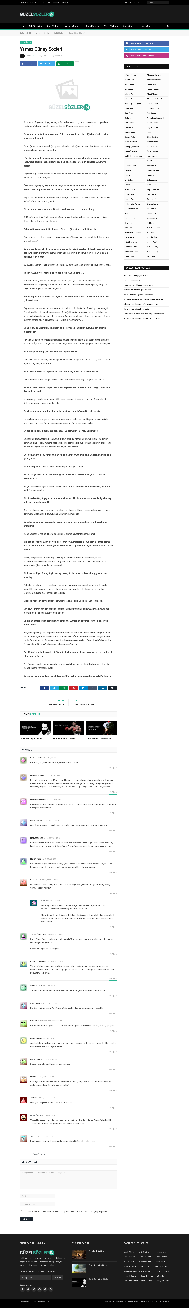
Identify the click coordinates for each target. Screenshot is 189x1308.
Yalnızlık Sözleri (131, 1281)
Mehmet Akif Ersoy (154, 75)
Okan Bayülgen (153, 137)
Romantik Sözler (162, 1271)
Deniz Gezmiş (130, 166)
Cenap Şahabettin (132, 147)
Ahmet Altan (130, 99)
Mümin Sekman (153, 84)
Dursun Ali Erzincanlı (133, 161)
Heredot (128, 213)
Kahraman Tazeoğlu (133, 232)
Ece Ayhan (129, 175)
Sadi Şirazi (151, 166)
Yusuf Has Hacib (153, 228)
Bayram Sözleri (131, 1266)
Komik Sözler (129, 26)
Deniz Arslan (36, 820)
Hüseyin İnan (130, 218)
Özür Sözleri (145, 1271)
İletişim (65, 2)
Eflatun (128, 170)
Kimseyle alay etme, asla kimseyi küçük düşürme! (143, 299)
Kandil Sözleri (161, 1266)
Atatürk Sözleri (131, 75)
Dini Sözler (91, 26)
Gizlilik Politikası (146, 1302)
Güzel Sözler (109, 26)
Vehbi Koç (151, 223)
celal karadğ (36, 1038)
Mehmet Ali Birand (154, 99)
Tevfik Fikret (152, 209)
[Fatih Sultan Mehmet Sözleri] (101, 728)
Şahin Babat (152, 180)
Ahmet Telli (129, 94)
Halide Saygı (35, 880)
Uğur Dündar (152, 213)
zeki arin (34, 1098)
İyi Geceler (160, 1276)
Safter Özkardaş (38, 934)
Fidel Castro (130, 189)
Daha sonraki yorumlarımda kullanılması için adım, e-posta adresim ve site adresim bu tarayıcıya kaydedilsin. (66, 1211)
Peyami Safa (152, 156)
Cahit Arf (128, 118)
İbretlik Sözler (146, 1281)
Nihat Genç (151, 132)
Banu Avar (129, 108)
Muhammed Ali (153, 89)
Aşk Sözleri (34, 26)
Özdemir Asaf (152, 147)
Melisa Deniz (35, 859)
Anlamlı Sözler (72, 26)
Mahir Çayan (130, 256)
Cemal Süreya (130, 132)
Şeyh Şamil (151, 199)
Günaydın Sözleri (147, 1276)
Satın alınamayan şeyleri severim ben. (139, 295)
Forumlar (56, 2)
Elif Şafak (129, 180)
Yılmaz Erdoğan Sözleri (83, 704)
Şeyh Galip (151, 194)
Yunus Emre (151, 232)
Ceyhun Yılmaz (131, 142)
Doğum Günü (130, 1262)
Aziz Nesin (129, 80)
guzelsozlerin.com (41, 1302)
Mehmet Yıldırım (37, 775)
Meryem (33, 1077)
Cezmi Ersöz (130, 137)
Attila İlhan (129, 84)
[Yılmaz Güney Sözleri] (68, 93)
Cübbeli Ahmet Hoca (133, 156)
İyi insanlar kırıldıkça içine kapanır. (137, 290)
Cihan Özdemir (131, 151)
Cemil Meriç (129, 127)
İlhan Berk (129, 223)
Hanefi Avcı (129, 199)
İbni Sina (128, 228)
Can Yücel (129, 113)
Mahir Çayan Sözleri (55, 704)
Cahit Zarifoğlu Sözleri (31, 739)
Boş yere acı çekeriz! (132, 280)
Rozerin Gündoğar (38, 1021)
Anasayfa (46, 2)
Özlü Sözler (147, 26)
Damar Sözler (161, 1257)
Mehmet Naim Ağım (38, 800)
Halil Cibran (129, 194)
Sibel (34, 56)
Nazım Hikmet (152, 123)
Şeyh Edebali (152, 185)
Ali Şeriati (129, 89)
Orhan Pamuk (152, 142)
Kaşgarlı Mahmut (132, 237)
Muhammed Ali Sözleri (64, 739)
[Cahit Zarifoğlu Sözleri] (35, 728)
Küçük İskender (131, 242)
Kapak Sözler (161, 1252)
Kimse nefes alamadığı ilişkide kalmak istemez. (143, 318)
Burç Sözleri (52, 26)
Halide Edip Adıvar (132, 204)
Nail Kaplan (151, 113)
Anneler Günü (146, 1262)
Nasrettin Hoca (153, 108)
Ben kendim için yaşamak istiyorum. (138, 276)
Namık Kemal (152, 104)
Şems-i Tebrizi (152, 204)
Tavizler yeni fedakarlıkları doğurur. (137, 309)
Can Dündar (129, 123)
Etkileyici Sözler (162, 1281)
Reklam (158, 1302)
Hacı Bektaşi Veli (131, 209)
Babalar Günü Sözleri (98, 1251)
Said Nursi (151, 161)
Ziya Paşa (151, 256)
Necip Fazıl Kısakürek (155, 118)
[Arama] (166, 26)
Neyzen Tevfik (152, 127)
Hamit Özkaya (36, 758)
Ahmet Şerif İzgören (133, 104)
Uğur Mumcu (152, 218)
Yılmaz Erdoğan (153, 252)
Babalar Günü (161, 1262)
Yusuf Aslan (152, 237)
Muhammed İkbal (154, 80)
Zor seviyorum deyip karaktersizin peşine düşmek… (144, 314)
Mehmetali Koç (36, 838)
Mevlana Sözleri (131, 252)
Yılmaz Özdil (152, 242)
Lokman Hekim (131, 247)
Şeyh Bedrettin (153, 189)
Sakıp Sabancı (153, 170)
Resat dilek (35, 1059)
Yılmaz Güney (152, 247)
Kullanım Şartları (131, 1302)
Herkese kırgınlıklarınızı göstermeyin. (138, 285)
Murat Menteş (152, 94)
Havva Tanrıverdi (38, 961)
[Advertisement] (118, 14)
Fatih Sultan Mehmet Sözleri (100, 739)
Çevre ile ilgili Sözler (98, 1265)
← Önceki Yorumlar (38, 1154)
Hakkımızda (118, 1302)
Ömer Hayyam (152, 151)
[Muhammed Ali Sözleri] (68, 728)
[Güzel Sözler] (37, 14)
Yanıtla (112, 768)
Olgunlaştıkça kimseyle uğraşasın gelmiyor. (141, 304)
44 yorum (58, 56)
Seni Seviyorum (131, 1271)
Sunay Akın (151, 175)
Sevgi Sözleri (146, 1257)
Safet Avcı (35, 1003)
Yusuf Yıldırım (36, 986)
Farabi (127, 185)
